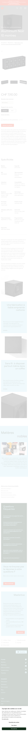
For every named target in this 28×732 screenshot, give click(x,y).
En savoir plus (5, 719)
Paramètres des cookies (14, 722)
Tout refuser (14, 725)
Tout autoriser (14, 728)
